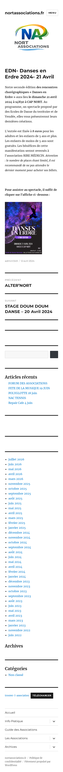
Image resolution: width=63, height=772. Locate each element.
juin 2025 (15, 503)
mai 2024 (14, 562)
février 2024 (16, 571)
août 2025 (15, 498)
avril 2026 (15, 474)
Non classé (15, 675)
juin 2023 (14, 606)
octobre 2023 (17, 591)
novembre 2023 (19, 586)
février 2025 (16, 523)
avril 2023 (15, 615)
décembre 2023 (19, 581)
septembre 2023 (19, 596)
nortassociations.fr (24, 12)
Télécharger (42, 695)
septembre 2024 (19, 547)
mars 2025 (15, 518)
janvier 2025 (17, 527)
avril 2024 (15, 566)
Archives (11, 746)
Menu (52, 12)
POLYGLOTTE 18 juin (22, 393)
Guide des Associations (21, 729)
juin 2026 (15, 464)
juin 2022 (15, 635)
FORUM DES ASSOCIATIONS (27, 383)
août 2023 (15, 601)
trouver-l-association (17, 695)
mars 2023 (15, 620)
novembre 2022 (19, 630)
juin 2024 (15, 557)
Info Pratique (14, 721)
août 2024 (15, 552)
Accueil (10, 712)
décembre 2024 (19, 532)
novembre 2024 (19, 537)
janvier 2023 (17, 625)
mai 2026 (15, 469)
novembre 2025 (19, 483)
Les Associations (16, 738)
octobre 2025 (17, 488)
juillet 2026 (16, 459)
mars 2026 (15, 479)
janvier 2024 (17, 576)
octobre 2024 (17, 542)
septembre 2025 (19, 493)
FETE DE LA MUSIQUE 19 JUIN (29, 388)
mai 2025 (14, 508)
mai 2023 (14, 610)
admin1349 (11, 260)
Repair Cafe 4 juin (20, 403)
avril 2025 (15, 513)
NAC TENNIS (17, 398)
